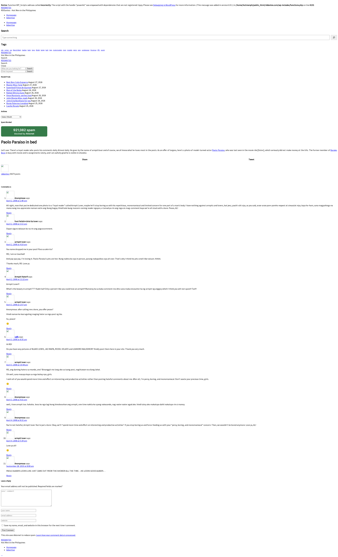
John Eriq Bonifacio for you (18, 100)
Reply (8, 212)
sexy (79, 50)
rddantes (5, 174)
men (64, 50)
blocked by (24, 131)
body (29, 50)
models (69, 50)
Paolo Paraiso (218, 150)
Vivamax (93, 50)
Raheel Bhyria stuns (15, 92)
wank (103, 50)
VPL (98, 50)
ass (11, 50)
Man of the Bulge (14, 90)
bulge (42, 50)
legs (50, 50)
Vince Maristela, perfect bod (19, 95)
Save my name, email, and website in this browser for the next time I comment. (39, 525)
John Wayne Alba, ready (17, 98)
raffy (17, 336)
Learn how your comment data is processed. (56, 535)
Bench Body (17, 50)
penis (75, 50)
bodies (24, 50)
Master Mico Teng (14, 85)
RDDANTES (6, 7)
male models (57, 50)
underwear (85, 50)
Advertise (10, 17)
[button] (4, 57)
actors (6, 50)
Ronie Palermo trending (17, 103)
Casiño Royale (12, 106)
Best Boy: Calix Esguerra (17, 82)
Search (29, 69)
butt (47, 50)
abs (2, 50)
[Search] (334, 37)
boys (33, 50)
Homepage (11, 15)
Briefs (38, 50)
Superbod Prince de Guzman (19, 87)
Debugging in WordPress (164, 5)
